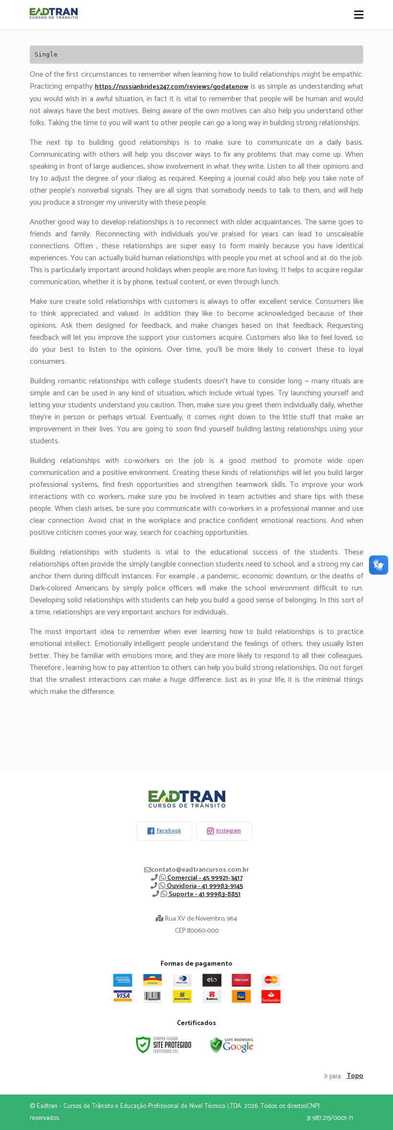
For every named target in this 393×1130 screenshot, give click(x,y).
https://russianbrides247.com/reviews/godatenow (171, 86)
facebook (169, 831)
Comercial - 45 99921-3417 (204, 878)
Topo (355, 1076)
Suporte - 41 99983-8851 (204, 894)
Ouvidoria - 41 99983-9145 (204, 886)
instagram (228, 831)
